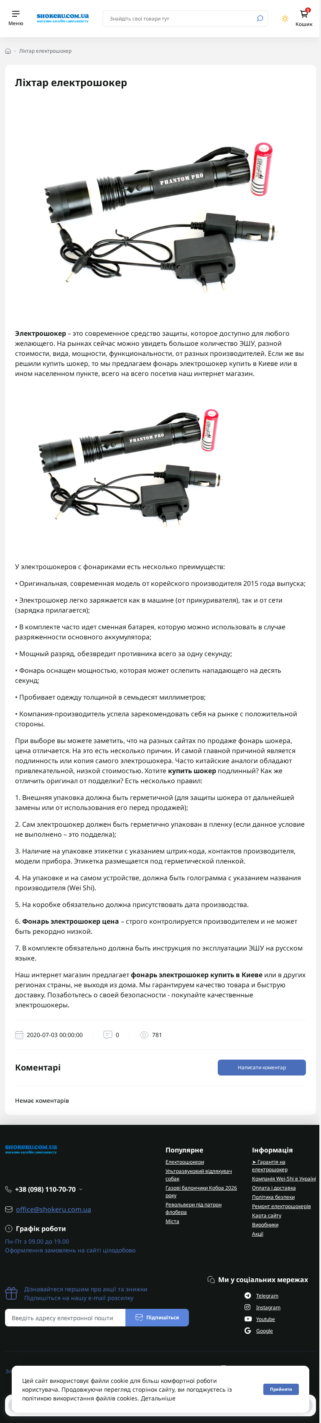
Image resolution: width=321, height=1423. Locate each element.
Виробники (265, 1224)
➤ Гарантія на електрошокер (270, 1165)
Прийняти (281, 1389)
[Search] (260, 18)
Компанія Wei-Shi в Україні (284, 1178)
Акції (257, 1233)
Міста (172, 1221)
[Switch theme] (285, 18)
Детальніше (158, 1398)
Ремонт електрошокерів (281, 1206)
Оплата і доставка (274, 1187)
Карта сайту (266, 1215)
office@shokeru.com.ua (53, 1209)
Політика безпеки (273, 1197)
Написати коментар (262, 1067)
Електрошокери (185, 1161)
